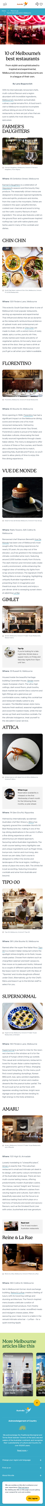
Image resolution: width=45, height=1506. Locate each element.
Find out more (23, 1487)
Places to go (14, 11)
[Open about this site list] (41, 1476)
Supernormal (8, 1050)
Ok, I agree (33, 1498)
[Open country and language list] (41, 1460)
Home (4, 11)
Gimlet (30, 680)
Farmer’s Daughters (11, 185)
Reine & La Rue (17, 1292)
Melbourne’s (8, 100)
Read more (22, 1450)
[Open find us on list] (41, 1468)
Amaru (5, 1166)
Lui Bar (16, 593)
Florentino (28, 415)
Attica (31, 822)
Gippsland (7, 188)
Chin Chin (29, 327)
